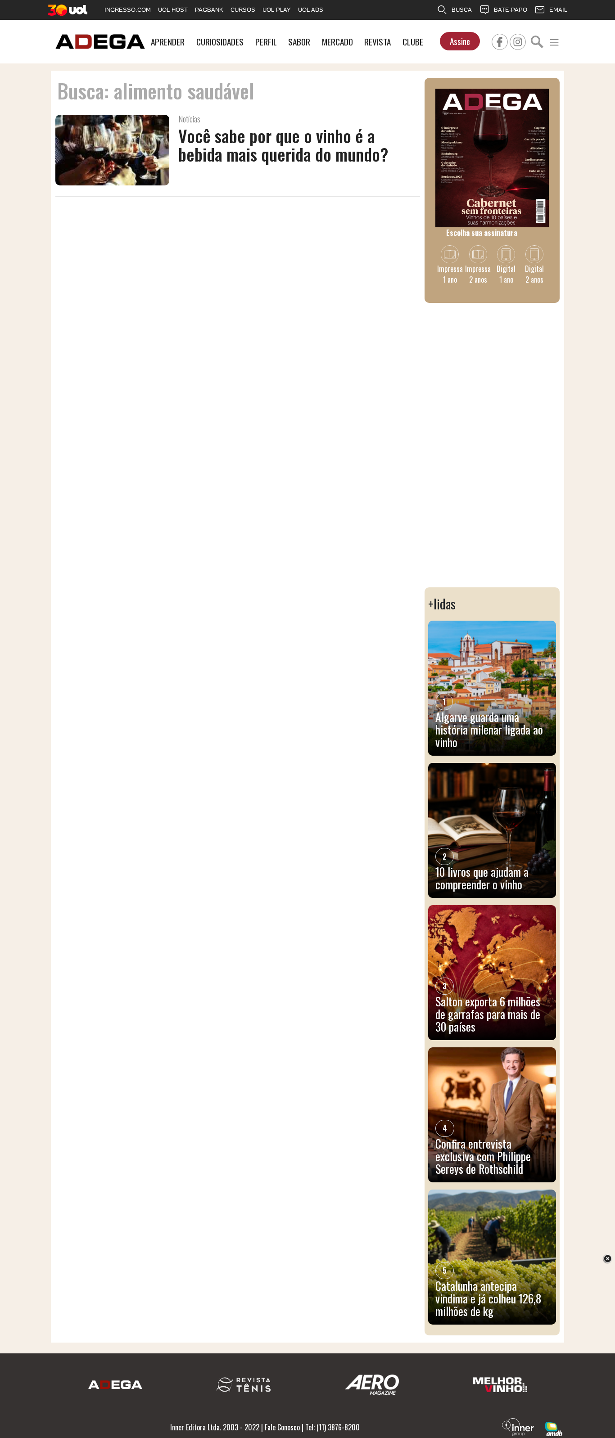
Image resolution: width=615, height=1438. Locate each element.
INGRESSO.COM (127, 9)
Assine (460, 41)
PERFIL (266, 41)
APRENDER (168, 41)
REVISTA (377, 41)
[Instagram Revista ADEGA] (518, 40)
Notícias (189, 119)
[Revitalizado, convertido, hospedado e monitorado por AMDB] (553, 1428)
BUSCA (462, 9)
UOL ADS (310, 9)
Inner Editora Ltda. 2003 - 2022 (214, 1427)
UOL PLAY (276, 9)
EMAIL (558, 9)
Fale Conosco (282, 1427)
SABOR (299, 41)
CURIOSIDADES (220, 41)
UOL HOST (173, 9)
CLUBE (412, 41)
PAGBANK (209, 9)
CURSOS (243, 9)
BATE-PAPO (510, 9)
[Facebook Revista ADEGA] (500, 40)
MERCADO (337, 41)
